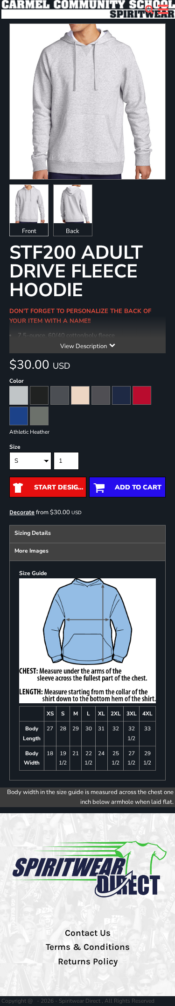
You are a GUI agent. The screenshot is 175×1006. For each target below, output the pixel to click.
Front (29, 231)
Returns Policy (88, 961)
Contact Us (88, 933)
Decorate (22, 512)
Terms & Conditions (88, 947)
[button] (149, 9)
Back (72, 231)
